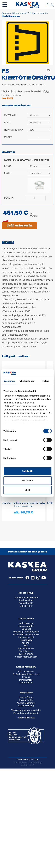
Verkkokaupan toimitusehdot (26, 710)
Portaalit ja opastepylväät (26, 631)
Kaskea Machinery (26, 702)
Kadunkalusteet (26, 637)
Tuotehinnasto (26, 653)
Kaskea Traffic (26, 700)
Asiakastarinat (26, 600)
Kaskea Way (26, 640)
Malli (7, 173)
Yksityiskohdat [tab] (27, 381)
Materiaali (10, 115)
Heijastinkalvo (13, 129)
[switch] (47, 440)
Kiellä (27, 490)
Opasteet (26, 628)
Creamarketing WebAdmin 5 (31, 764)
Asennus (26, 642)
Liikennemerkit (26, 626)
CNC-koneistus (26, 671)
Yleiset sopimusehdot (26, 656)
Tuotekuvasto (26, 651)
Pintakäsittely (26, 679)
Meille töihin (26, 605)
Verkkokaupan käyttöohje (26, 713)
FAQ (26, 645)
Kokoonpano (26, 682)
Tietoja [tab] (45, 381)
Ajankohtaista (26, 603)
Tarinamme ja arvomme (26, 597)
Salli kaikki (27, 471)
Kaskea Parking (26, 705)
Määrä (8, 137)
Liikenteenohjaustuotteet (26, 634)
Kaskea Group (26, 697)
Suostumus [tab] (9, 381)
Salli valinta (27, 480)
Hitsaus (26, 677)
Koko (7, 122)
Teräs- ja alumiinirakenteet (26, 674)
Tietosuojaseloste (26, 717)
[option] (27, 42)
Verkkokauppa (26, 623)
